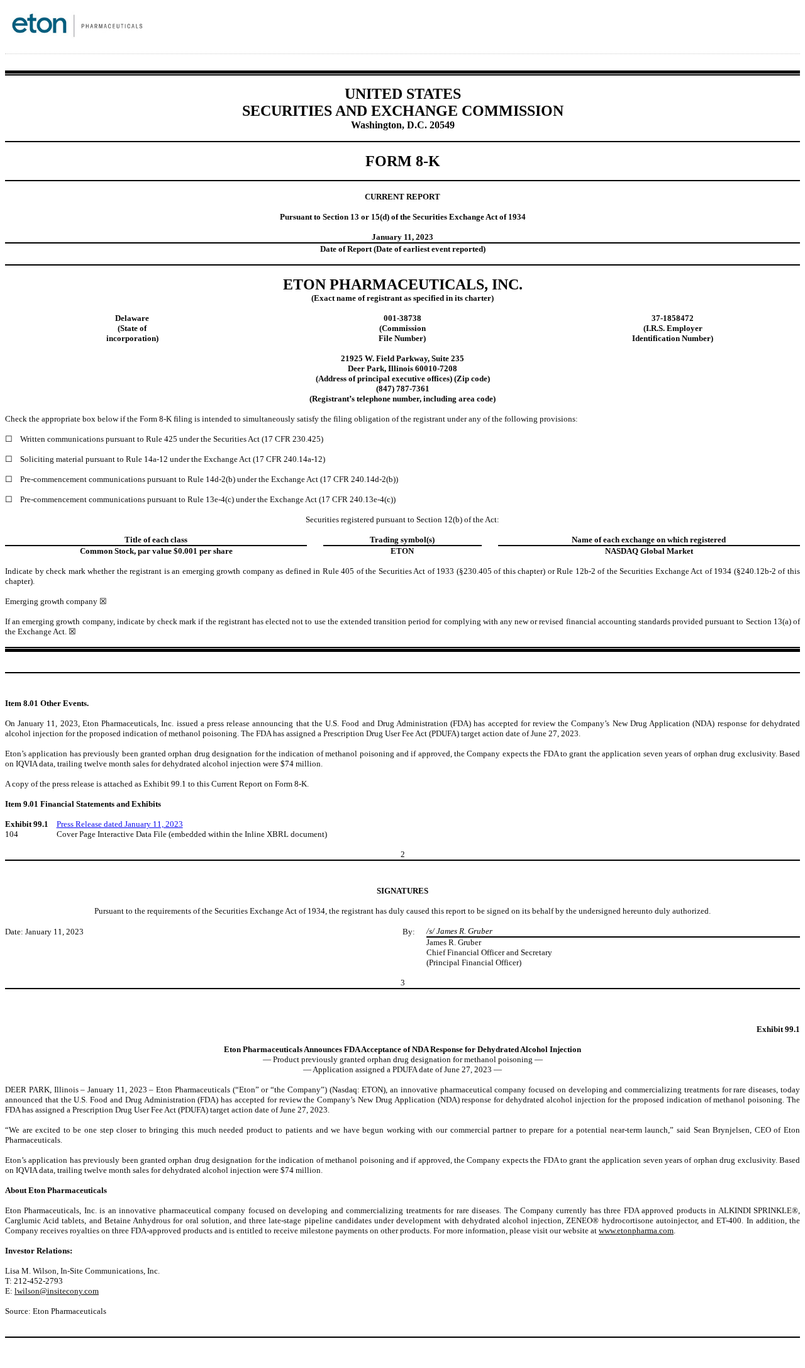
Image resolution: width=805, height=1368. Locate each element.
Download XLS (762, 30)
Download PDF (745, 30)
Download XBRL (778, 30)
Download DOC (729, 30)
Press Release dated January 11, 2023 (120, 824)
